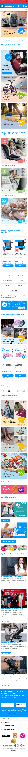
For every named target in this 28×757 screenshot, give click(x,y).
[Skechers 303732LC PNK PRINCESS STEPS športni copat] (20, 354)
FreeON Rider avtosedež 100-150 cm (7, 254)
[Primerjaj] (11, 242)
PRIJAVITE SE (21, 705)
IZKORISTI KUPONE (8, 541)
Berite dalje (6, 587)
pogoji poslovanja (12, 713)
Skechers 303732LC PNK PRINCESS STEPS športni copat (20, 364)
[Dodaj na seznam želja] (11, 239)
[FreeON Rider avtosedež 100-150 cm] (7, 245)
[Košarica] (26, 6)
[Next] (24, 24)
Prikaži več (14, 290)
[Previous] (3, 24)
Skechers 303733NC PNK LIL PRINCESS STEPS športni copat (7, 364)
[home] (9, 6)
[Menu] (2, 6)
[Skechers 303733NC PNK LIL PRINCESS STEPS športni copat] (8, 354)
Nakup (7, 265)
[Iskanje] (26, 10)
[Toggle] (1, 719)
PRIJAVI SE (6, 520)
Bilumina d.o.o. (14, 750)
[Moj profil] (23, 6)
